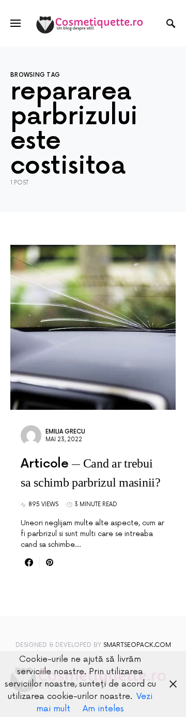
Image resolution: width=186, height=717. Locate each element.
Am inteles (103, 709)
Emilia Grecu (65, 431)
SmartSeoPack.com (137, 645)
